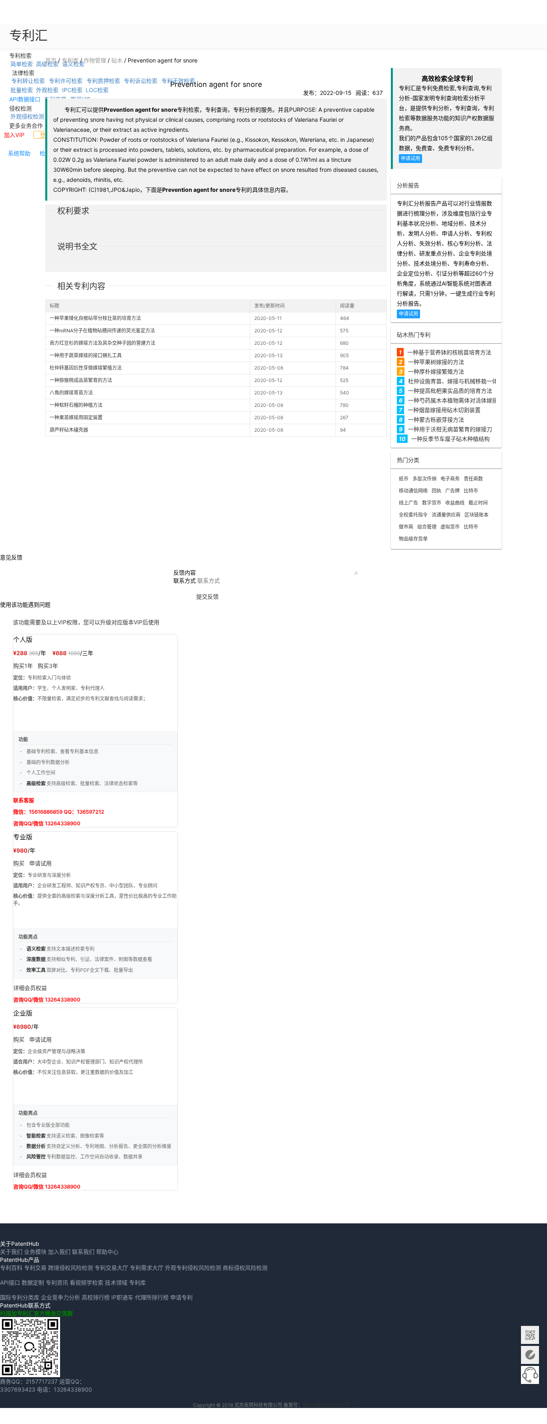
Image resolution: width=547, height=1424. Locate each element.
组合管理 (426, 527)
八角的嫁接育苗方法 (71, 393)
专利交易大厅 (111, 1267)
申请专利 (181, 1297)
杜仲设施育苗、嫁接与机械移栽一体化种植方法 (467, 381)
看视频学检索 (86, 1282)
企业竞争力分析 (60, 1297)
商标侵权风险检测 (245, 1267)
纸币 (403, 479)
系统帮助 (19, 153)
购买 (18, 863)
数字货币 (431, 503)
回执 (436, 491)
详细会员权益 (30, 987)
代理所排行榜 (152, 1297)
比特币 (471, 491)
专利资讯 (57, 1282)
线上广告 (408, 503)
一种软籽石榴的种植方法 (76, 405)
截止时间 (478, 503)
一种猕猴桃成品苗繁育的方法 (81, 380)
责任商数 (473, 479)
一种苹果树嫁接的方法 (436, 361)
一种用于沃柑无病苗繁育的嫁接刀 (450, 429)
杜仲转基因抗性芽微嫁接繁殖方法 (86, 368)
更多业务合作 (26, 125)
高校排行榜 (96, 1297)
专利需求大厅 (146, 1267)
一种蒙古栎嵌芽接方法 (436, 419)
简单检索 (21, 63)
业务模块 (35, 1251)
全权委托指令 (413, 515)
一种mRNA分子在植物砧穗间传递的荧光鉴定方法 (102, 331)
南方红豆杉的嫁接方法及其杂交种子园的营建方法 (102, 343)
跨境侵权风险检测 (70, 1267)
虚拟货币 (450, 527)
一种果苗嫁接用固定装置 (76, 417)
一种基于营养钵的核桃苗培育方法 (449, 352)
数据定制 (33, 1282)
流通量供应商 (446, 515)
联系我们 (83, 1251)
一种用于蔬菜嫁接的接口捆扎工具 (86, 355)
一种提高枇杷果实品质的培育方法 (450, 390)
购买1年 (23, 665)
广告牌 (452, 491)
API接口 (10, 1282)
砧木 (117, 60)
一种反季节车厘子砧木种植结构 (450, 438)
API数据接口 (24, 99)
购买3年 (48, 665)
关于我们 (11, 1251)
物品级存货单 (413, 539)
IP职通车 (122, 1297)
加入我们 (59, 1251)
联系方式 (184, 580)
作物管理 (95, 60)
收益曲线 (455, 503)
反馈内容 (184, 572)
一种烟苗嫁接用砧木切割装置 (444, 409)
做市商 (406, 527)
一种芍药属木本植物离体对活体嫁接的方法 (461, 400)
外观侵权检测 (27, 116)
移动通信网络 (413, 491)
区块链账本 (477, 515)
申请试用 (410, 158)
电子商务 (450, 479)
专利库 (70, 60)
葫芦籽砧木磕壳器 (69, 430)
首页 (50, 60)
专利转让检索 (28, 80)
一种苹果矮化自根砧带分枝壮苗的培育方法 (95, 318)
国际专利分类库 (19, 1297)
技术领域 (116, 1282)
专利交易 (35, 1267)
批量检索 (21, 89)
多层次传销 (424, 479)
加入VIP (14, 134)
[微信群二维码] (530, 1335)
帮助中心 (107, 1251)
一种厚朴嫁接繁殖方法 (436, 371)
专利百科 (11, 1267)
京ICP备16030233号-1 (328, 1405)
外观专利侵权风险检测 (193, 1267)
